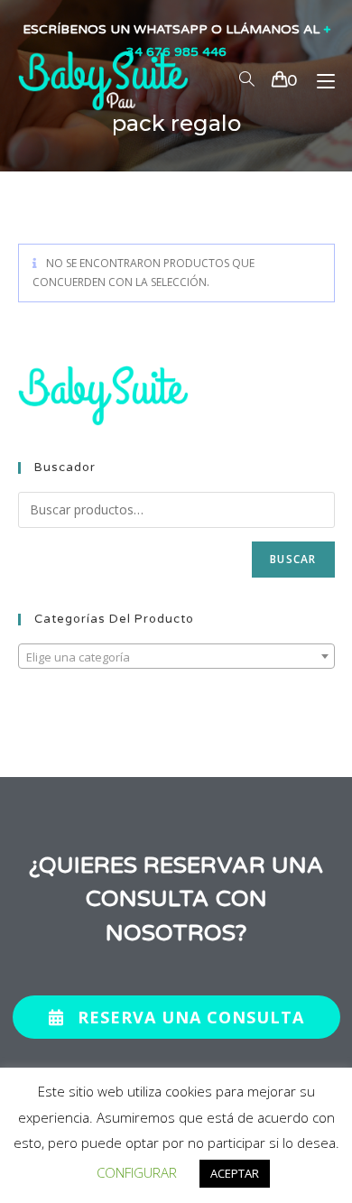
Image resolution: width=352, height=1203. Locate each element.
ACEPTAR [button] (234, 1173)
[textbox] (176, 657)
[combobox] (176, 656)
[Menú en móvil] (319, 80)
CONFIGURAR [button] (137, 1172)
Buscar (293, 559)
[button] (176, 1017)
